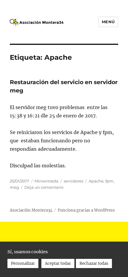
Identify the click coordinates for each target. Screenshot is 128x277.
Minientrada (46, 181)
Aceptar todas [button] (58, 263)
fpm (109, 181)
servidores (73, 181)
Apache (96, 181)
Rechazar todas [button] (93, 263)
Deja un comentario (43, 187)
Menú (108, 21)
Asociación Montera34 (31, 210)
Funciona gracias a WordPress (86, 210)
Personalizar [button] (23, 263)
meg (14, 187)
